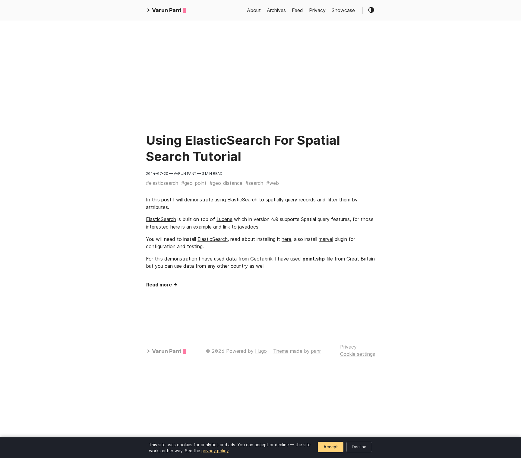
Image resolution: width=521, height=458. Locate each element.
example (202, 227)
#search (254, 183)
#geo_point (194, 183)
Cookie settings (357, 354)
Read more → (162, 285)
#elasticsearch (162, 183)
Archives (276, 10)
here (286, 239)
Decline (359, 446)
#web (272, 183)
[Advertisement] (181, 63)
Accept (331, 446)
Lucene (224, 219)
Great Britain (360, 259)
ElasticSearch (242, 200)
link (226, 227)
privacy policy (215, 450)
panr (316, 351)
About (254, 10)
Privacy (317, 10)
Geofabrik (261, 259)
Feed (297, 10)
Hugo (261, 351)
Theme (281, 351)
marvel (326, 239)
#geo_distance (226, 183)
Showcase (343, 10)
